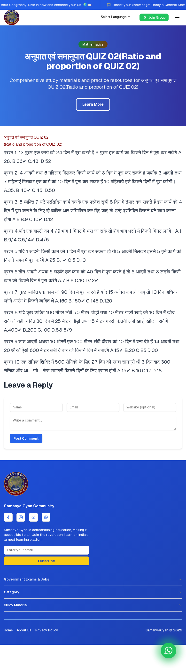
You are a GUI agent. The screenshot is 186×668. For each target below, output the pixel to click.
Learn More (93, 104)
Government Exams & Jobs (26, 579)
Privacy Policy (46, 630)
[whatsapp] (46, 517)
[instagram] (20, 517)
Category (11, 592)
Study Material (16, 605)
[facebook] (8, 517)
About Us (24, 630)
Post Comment (26, 438)
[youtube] (33, 517)
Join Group (157, 17)
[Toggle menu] (177, 17)
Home (8, 630)
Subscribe (46, 561)
